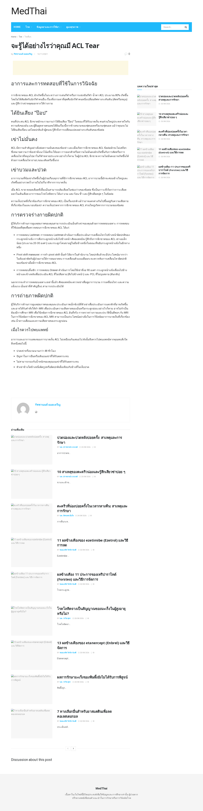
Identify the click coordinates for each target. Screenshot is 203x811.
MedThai (29, 11)
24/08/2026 (81, 516)
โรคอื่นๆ (28, 37)
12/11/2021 (42, 54)
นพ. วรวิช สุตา (65, 618)
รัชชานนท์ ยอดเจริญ (23, 54)
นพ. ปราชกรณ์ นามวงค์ (69, 447)
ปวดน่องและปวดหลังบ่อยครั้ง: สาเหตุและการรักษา (174, 98)
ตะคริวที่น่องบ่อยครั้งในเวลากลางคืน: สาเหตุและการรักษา (174, 133)
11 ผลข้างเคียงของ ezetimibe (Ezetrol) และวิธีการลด (174, 150)
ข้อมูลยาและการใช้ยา (48, 27)
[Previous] (67, 748)
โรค (28, 27)
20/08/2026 (84, 550)
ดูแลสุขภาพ (72, 27)
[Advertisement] (134, 10)
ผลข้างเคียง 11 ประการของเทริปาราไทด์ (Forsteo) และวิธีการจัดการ (86, 577)
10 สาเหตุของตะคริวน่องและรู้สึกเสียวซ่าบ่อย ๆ (91, 471)
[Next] (73, 748)
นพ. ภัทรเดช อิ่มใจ (67, 516)
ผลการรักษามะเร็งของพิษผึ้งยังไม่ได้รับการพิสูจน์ (92, 677)
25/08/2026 (85, 447)
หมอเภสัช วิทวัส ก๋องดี (68, 550)
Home (17, 27)
